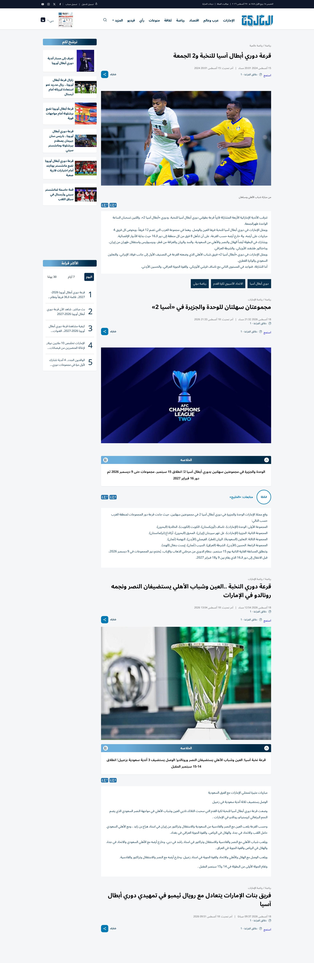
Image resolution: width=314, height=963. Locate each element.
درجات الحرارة (207, 4)
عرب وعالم (211, 20)
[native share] (104, 74)
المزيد (119, 20)
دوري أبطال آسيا (259, 284)
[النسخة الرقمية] (65, 20)
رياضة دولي (199, 284)
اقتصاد (194, 20)
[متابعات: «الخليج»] (264, 497)
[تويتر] (54, 4)
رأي (141, 20)
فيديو (131, 20)
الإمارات (229, 20)
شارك (113, 74)
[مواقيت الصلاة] (43, 20)
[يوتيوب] (42, 4)
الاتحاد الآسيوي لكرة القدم (228, 284)
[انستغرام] (48, 4)
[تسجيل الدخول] (96, 4)
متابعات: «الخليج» (241, 497)
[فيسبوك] (60, 4)
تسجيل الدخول (88, 4)
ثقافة (168, 20)
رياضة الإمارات (255, 299)
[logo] (257, 21)
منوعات (154, 20)
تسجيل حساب (71, 4)
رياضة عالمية (256, 45)
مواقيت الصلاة (223, 4)
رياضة (180, 20)
